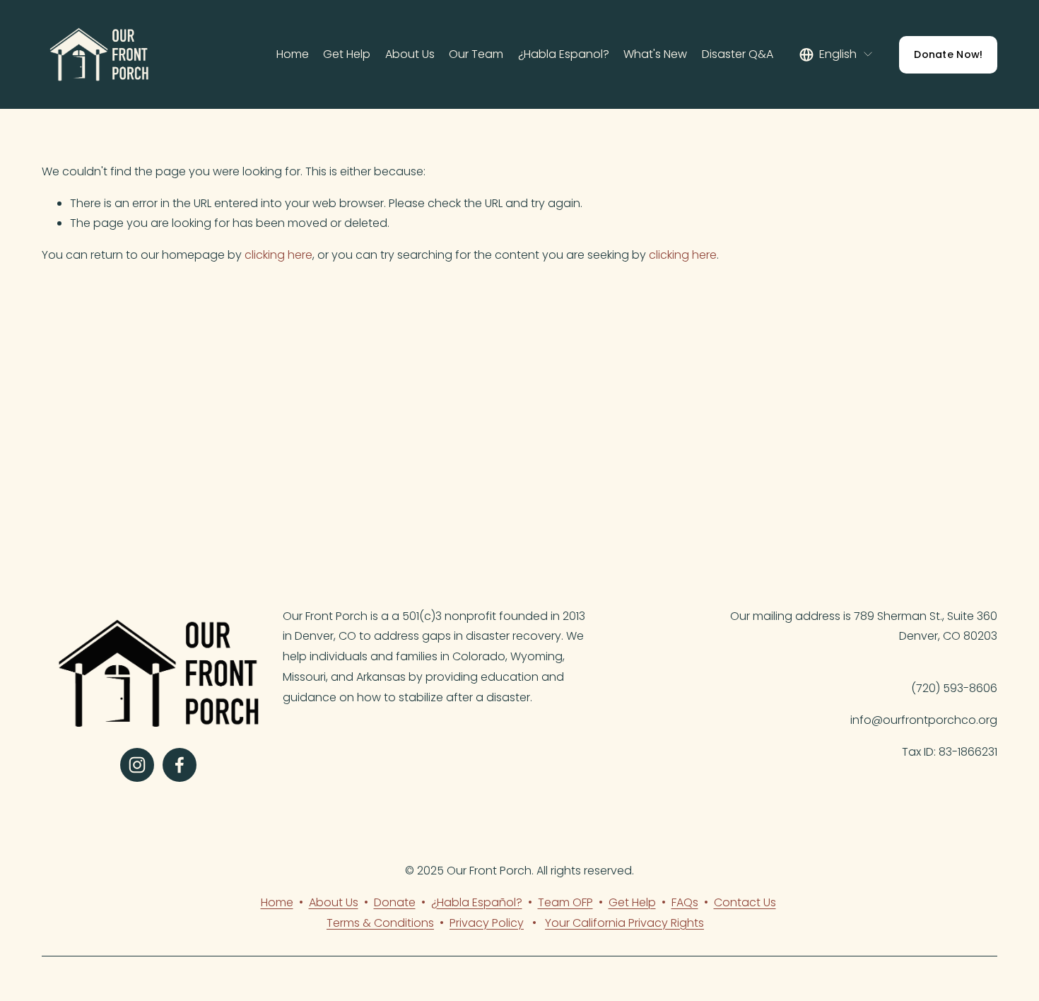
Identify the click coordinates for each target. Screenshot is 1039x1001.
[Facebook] (179, 765)
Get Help (346, 54)
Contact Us (745, 902)
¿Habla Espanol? (563, 54)
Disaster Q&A (737, 54)
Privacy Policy (487, 923)
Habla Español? (479, 902)
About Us (410, 54)
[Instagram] (137, 765)
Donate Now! (948, 54)
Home (292, 54)
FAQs (684, 902)
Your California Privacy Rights (624, 923)
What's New (655, 54)
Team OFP (565, 902)
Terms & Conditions (380, 923)
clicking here (278, 255)
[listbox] (836, 54)
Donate (395, 902)
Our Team (476, 54)
